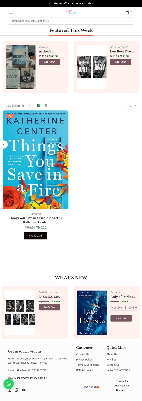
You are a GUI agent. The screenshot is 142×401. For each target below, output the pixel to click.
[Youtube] (23, 390)
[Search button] (129, 20)
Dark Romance (119, 46)
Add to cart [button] (35, 236)
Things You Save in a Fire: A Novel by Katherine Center (35, 220)
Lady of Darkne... (122, 296)
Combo (43, 46)
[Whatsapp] (17, 390)
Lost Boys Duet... (122, 51)
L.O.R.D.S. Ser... (50, 296)
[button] (49, 62)
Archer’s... (46, 51)
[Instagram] (9, 390)
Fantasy (115, 292)
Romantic (35, 214)
